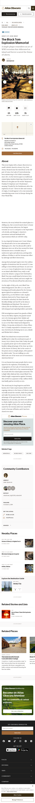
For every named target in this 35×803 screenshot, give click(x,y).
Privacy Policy (11, 443)
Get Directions (17, 153)
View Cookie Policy (12, 791)
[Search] (29, 8)
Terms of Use (18, 443)
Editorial (5, 765)
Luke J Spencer (7, 482)
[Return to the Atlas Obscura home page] (11, 8)
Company (5, 781)
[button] (9, 108)
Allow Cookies (17, 795)
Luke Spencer (10, 61)
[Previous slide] (4, 82)
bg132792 (13, 495)
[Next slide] (30, 82)
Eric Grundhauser (17, 616)
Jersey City (17, 584)
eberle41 (19, 495)
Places (4, 759)
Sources (6, 525)
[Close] (33, 786)
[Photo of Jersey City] (7, 586)
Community (6, 776)
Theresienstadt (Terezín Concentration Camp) (10, 658)
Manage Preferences (17, 799)
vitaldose (6, 495)
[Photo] (29, 543)
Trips (3, 770)
